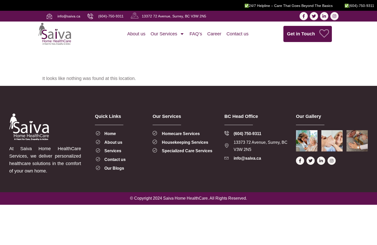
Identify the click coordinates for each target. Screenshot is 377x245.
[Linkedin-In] (324, 16)
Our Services (164, 33)
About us (136, 33)
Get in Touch (301, 33)
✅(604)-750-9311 (356, 6)
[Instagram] (334, 16)
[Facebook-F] (304, 16)
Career (214, 33)
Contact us (237, 33)
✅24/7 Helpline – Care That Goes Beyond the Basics (285, 6)
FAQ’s (196, 33)
